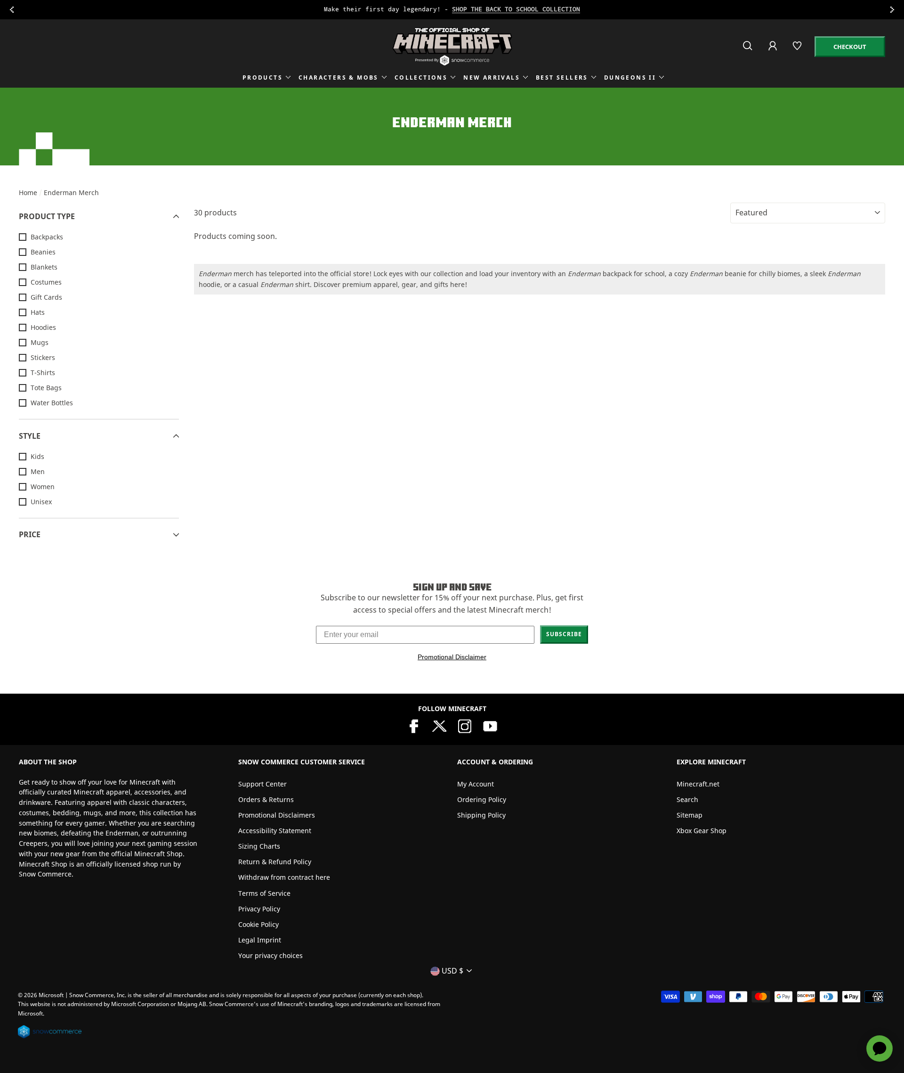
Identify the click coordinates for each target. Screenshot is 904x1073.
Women (43, 486)
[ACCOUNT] (773, 52)
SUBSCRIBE (564, 634)
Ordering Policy (481, 799)
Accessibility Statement (274, 830)
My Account (475, 783)
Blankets (44, 266)
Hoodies (43, 327)
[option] (452, 9)
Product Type (47, 216)
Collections (421, 78)
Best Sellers (562, 78)
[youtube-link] (490, 725)
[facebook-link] (414, 725)
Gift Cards (46, 297)
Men (38, 471)
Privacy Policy (259, 908)
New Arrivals (491, 78)
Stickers (43, 357)
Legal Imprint (259, 939)
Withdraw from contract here (284, 877)
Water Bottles (52, 402)
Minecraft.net (698, 783)
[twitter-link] (439, 725)
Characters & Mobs (339, 78)
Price (29, 534)
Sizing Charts (259, 846)
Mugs (39, 342)
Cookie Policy (258, 924)
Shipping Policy (481, 815)
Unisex (41, 501)
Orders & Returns (266, 799)
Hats (38, 312)
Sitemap (689, 815)
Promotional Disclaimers (276, 815)
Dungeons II (630, 78)
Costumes (46, 282)
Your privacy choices (270, 955)
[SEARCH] (748, 49)
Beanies (43, 251)
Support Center (262, 783)
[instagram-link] (465, 725)
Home (28, 192)
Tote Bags (46, 387)
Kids (37, 456)
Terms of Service (264, 893)
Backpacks (47, 236)
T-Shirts (43, 372)
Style (29, 436)
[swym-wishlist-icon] (798, 49)
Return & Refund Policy (274, 861)
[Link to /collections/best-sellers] (452, 9)
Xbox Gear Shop (701, 830)
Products (262, 78)
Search (687, 799)
